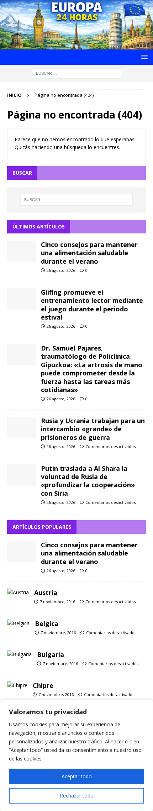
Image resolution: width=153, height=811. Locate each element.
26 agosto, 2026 (61, 270)
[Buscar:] (76, 72)
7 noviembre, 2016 (57, 601)
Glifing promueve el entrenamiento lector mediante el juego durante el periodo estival (92, 304)
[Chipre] (17, 685)
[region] (76, 755)
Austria (45, 592)
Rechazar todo (77, 795)
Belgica (46, 623)
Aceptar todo (77, 776)
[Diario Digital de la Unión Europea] (76, 45)
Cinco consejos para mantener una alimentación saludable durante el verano (89, 252)
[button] (143, 56)
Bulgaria (50, 654)
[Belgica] (18, 623)
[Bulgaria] (19, 654)
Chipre (43, 685)
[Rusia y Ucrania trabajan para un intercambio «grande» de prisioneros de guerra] (21, 427)
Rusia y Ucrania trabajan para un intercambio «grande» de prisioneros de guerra (93, 429)
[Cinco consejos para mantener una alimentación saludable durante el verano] (21, 251)
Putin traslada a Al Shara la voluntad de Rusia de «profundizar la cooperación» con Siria (88, 480)
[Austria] (18, 592)
